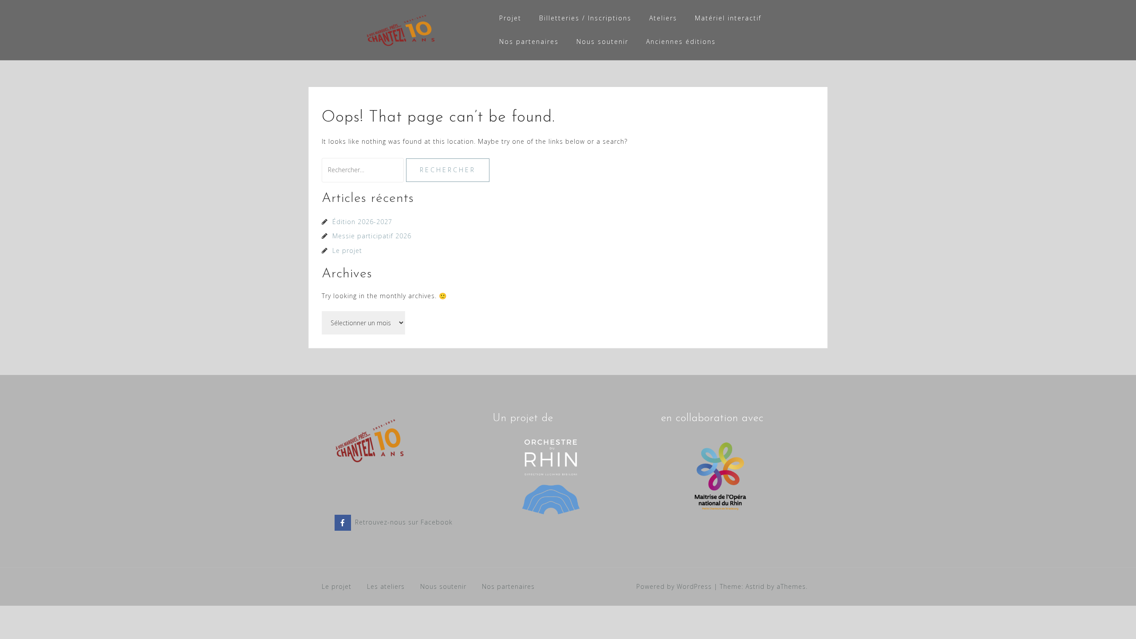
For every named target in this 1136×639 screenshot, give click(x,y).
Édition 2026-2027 (362, 221)
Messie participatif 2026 (371, 236)
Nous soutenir (602, 41)
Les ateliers (386, 586)
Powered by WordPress (674, 586)
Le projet (347, 250)
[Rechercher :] (364, 170)
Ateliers (663, 18)
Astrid (755, 586)
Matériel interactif (728, 18)
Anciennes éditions (681, 41)
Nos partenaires (529, 41)
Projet (510, 18)
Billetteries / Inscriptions (585, 18)
